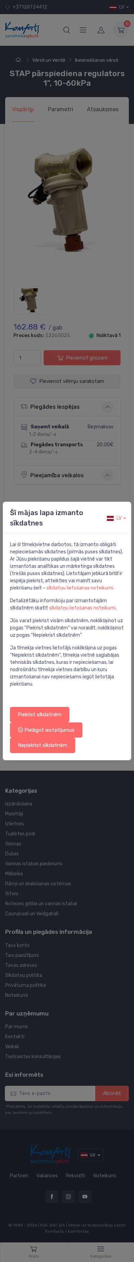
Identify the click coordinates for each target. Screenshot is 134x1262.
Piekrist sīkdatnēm (40, 714)
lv (119, 518)
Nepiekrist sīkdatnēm (42, 745)
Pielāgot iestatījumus (49, 730)
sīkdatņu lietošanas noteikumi (79, 588)
